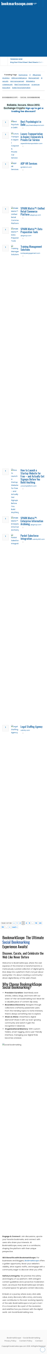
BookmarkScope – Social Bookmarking (23, 1338)
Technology (23, 75)
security (5, 81)
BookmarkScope (32, 1260)
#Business (37, 75)
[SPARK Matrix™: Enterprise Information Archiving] (15, 523)
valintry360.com (38, 539)
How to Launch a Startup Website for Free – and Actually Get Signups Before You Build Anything (32, 476)
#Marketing (30, 81)
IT (30, 75)
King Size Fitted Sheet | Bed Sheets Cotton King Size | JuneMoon (28, 62)
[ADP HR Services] (15, 166)
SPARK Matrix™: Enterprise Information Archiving (32, 521)
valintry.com (25, 730)
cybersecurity (7, 84)
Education (6, 88)
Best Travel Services (22, 84)
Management (34, 78)
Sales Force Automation (21, 88)
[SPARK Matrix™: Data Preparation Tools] (15, 234)
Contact (39, 1341)
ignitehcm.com (26, 167)
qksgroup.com (35, 215)
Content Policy (25, 1341)
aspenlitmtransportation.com (31, 143)
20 (40, 923)
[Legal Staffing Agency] (15, 819)
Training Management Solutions (31, 247)
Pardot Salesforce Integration (29, 537)
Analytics (6, 78)
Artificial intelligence (19, 78)
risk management (17, 81)
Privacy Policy (10, 1341)
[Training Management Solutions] (15, 339)
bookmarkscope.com (17, 3)
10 (36, 923)
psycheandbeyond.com (35, 125)
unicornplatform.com (28, 486)
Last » (14, 927)
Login (34, 3)
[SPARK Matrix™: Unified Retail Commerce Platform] (15, 216)
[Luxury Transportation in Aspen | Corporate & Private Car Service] (15, 145)
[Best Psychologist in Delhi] (15, 124)
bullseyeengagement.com (30, 253)
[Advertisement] (23, 31)
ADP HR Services (29, 163)
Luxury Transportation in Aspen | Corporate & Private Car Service (32, 137)
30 (3, 927)
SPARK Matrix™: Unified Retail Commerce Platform (33, 211)
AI (41, 78)
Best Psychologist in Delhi (31, 123)
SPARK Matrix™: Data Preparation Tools (31, 230)
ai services (35, 84)
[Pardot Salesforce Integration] (15, 628)
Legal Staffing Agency (31, 727)
